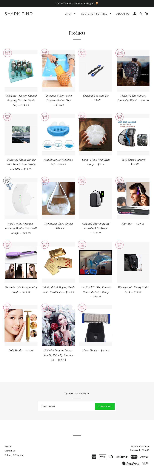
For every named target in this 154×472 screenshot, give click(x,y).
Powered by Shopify (139, 450)
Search (8, 446)
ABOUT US (122, 14)
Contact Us (10, 450)
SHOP (69, 14)
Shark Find (19, 13)
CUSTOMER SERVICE (94, 14)
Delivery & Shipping (14, 455)
